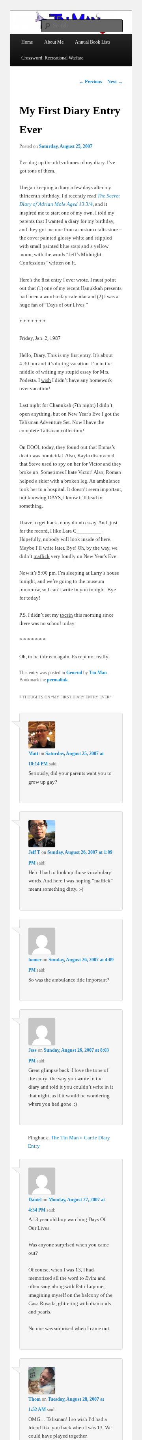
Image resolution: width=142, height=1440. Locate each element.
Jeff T (34, 852)
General (74, 672)
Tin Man (98, 672)
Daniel (34, 1199)
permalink (57, 680)
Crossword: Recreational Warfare (52, 58)
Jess (32, 1050)
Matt (33, 753)
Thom (34, 1399)
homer (34, 960)
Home (27, 42)
